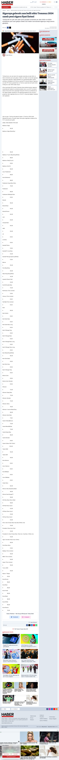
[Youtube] (54, 709)
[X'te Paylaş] (10, 28)
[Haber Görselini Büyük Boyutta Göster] (20, 42)
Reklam (32, 719)
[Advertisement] (20, 66)
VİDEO (5, 709)
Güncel (44, 4)
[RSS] (56, 709)
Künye (31, 717)
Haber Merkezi (9, 55)
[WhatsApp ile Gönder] (36, 625)
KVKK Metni (52, 716)
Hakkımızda (33, 716)
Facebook (15, 617)
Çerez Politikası (43, 720)
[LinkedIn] (52, 709)
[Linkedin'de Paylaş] (32, 625)
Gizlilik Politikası (43, 718)
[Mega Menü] (56, 2)
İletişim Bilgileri (53, 718)
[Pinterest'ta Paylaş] (34, 625)
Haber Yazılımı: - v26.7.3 (47, 726)
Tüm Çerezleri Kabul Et (11, 756)
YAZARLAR (15, 709)
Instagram (26, 617)
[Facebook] (47, 709)
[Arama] (54, 2)
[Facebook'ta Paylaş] (8, 28)
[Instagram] (50, 709)
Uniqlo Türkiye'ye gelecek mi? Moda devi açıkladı (24, 7)
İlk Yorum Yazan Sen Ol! (21, 629)
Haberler (4, 10)
